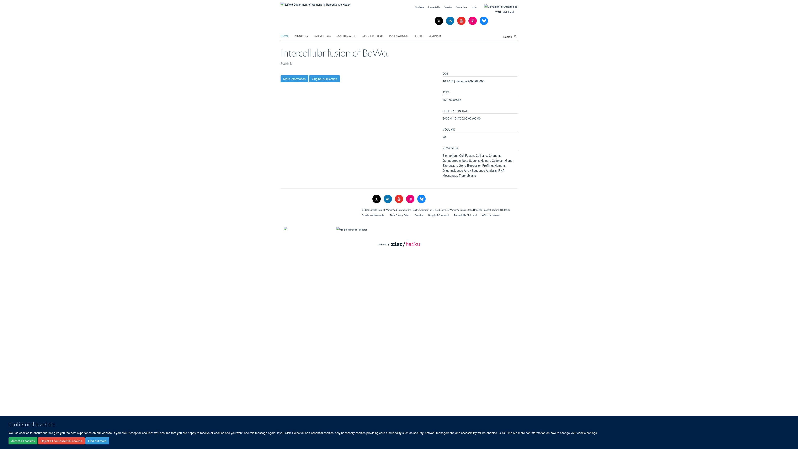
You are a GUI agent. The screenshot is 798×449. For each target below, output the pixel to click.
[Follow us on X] (439, 21)
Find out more (97, 441)
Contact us (461, 7)
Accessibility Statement (465, 215)
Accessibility (433, 7)
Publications (398, 35)
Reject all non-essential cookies (61, 441)
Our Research (346, 35)
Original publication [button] (324, 79)
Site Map (419, 7)
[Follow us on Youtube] (461, 21)
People (418, 35)
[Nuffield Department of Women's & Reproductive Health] (315, 3)
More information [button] (294, 79)
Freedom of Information (373, 215)
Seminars (435, 35)
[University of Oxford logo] (497, 6)
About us (301, 35)
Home (285, 35)
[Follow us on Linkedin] (450, 21)
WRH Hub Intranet (504, 12)
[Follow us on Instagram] (473, 21)
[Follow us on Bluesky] (484, 21)
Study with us (372, 35)
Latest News (322, 35)
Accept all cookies (23, 441)
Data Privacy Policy (400, 215)
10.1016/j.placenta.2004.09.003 (463, 81)
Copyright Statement (438, 215)
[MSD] (318, 208)
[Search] (515, 36)
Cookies (448, 7)
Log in (473, 7)
